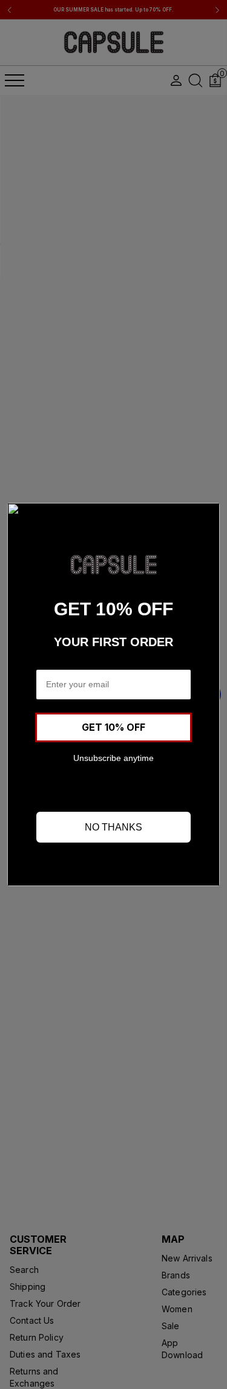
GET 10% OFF (113, 727)
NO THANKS (113, 827)
